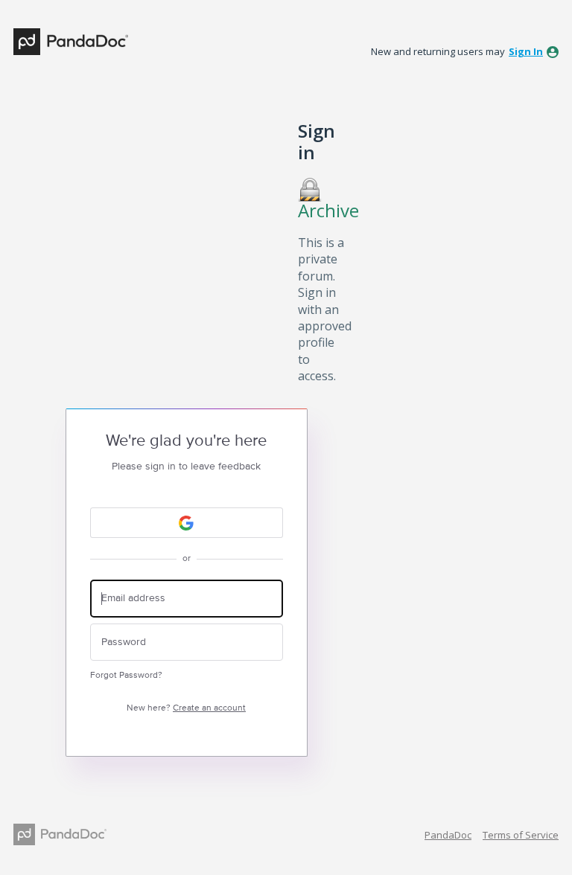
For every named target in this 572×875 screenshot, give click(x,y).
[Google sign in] (186, 522)
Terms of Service (521, 835)
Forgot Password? (126, 675)
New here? (186, 708)
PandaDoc (448, 835)
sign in (526, 51)
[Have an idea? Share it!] (70, 41)
